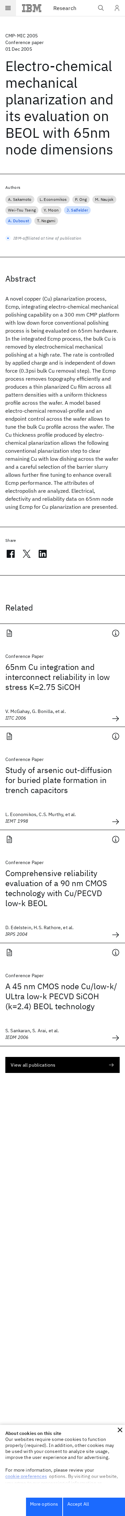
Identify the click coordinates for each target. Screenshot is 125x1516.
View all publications (33, 1065)
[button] (120, 1430)
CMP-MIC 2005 (21, 36)
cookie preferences (26, 1476)
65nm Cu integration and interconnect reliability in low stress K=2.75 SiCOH (57, 677)
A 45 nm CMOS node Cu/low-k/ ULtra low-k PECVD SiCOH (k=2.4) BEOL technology (61, 996)
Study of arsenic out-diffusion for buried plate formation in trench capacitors (58, 780)
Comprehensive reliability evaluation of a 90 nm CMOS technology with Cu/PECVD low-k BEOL (56, 888)
